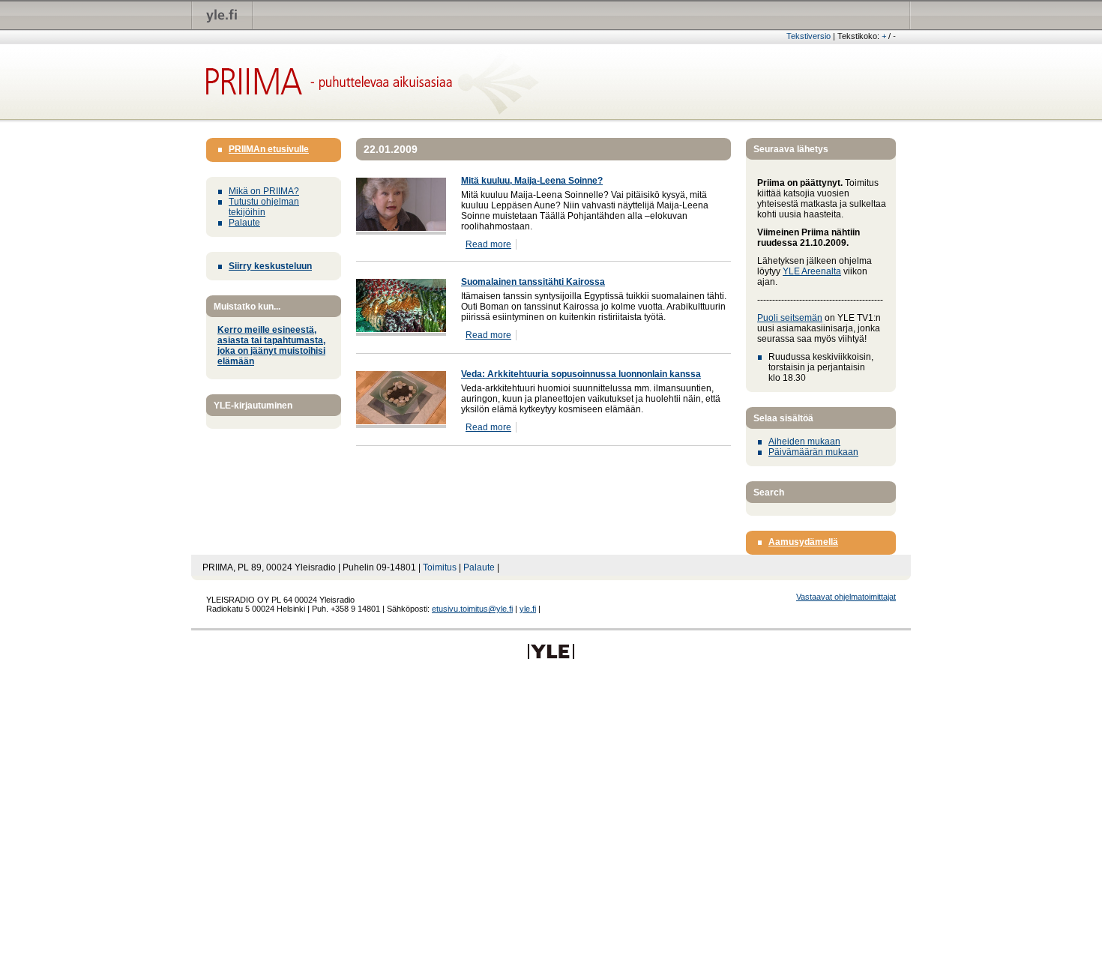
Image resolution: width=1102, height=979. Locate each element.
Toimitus (440, 567)
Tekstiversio (808, 35)
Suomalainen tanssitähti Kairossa (533, 282)
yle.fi (528, 608)
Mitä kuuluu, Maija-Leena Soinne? (532, 180)
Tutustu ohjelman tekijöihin (264, 206)
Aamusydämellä (803, 542)
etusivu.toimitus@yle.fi (472, 608)
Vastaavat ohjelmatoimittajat (846, 596)
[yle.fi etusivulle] (222, 14)
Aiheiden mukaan (804, 441)
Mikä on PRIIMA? (264, 191)
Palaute (244, 222)
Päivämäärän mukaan (813, 452)
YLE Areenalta (812, 271)
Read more (488, 244)
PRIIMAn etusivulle (269, 149)
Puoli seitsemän (789, 318)
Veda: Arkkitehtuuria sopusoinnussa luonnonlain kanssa (581, 374)
